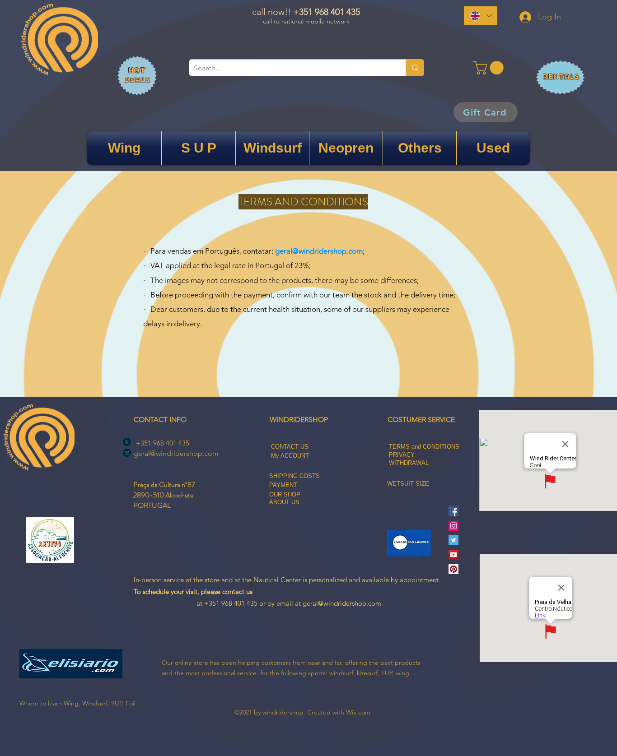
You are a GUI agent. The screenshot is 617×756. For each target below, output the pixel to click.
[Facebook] (453, 511)
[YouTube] (453, 555)
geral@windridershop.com (319, 250)
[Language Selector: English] (480, 15)
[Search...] (415, 68)
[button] (490, 67)
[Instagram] (453, 526)
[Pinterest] (453, 569)
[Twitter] (453, 540)
